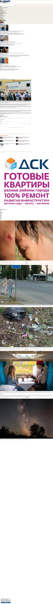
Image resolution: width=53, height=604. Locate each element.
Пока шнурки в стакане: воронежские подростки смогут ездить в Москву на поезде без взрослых (10, 391)
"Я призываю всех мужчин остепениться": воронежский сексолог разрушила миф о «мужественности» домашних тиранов (14, 55)
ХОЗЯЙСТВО (1, 18)
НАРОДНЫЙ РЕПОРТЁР (3, 12)
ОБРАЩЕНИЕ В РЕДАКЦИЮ (3, 13)
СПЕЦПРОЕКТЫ (2, 16)
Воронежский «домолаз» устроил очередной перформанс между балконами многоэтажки (9, 350)
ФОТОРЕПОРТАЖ (2, 17)
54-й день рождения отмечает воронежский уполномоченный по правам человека (8, 396)
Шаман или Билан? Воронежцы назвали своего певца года (7, 44)
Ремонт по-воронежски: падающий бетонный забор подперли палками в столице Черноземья (10, 305)
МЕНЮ (1, 6)
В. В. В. (1, 67)
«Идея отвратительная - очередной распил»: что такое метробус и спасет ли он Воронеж (10, 43)
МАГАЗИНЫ (3, 23)
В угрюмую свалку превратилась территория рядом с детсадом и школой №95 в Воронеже (9, 347)
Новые (1, 123)
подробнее (6, 209)
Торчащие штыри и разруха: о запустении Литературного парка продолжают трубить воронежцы (11, 33)
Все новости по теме (2, 32)
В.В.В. (1, 8)
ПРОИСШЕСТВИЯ (2, 15)
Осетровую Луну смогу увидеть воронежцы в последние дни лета (7, 264)
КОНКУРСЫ (1, 10)
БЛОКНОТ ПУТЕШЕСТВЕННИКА (4, 7)
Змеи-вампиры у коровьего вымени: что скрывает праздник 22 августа (24, 396)
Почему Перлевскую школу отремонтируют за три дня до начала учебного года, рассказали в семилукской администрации (32, 350)
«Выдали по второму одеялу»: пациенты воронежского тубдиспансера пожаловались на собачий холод (12, 34)
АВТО (4, 22)
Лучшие (4, 123)
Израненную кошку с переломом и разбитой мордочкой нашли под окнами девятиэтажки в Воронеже (30, 347)
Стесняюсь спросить (2, 46)
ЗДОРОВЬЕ (1, 9)
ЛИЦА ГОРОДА (2, 11)
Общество (1, 78)
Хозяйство (1, 45)
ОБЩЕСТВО (1, 14)
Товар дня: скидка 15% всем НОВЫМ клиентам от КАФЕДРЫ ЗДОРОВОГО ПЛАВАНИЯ (10, 66)
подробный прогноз (2, 209)
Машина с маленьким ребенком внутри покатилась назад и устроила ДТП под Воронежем (28, 305)
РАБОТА (4, 20)
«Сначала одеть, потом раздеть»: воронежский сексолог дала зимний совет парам (10, 56)
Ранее (6, 123)
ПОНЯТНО (5, 602)
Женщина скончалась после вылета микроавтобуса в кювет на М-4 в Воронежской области (28, 391)
